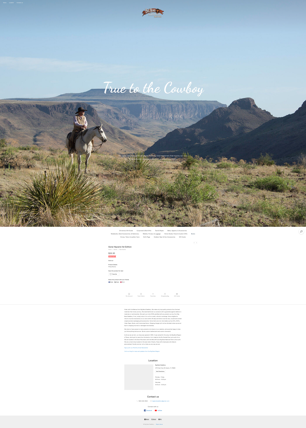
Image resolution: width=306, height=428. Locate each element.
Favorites (153, 296)
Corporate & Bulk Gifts (144, 231)
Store (4, 2)
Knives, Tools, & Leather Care (129, 237)
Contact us (20, 2)
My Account (129, 296)
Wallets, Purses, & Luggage (152, 234)
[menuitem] (194, 243)
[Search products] (301, 231)
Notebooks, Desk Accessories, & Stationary (125, 234)
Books (193, 234)
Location (11, 2)
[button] (113, 274)
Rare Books (122, 249)
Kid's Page (146, 237)
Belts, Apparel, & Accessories (177, 231)
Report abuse (159, 424)
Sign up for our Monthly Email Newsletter (136, 347)
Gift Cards (182, 237)
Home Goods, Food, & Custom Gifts (175, 234)
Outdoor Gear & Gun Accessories (164, 237)
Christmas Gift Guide (126, 231)
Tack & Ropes (159, 231)
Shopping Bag (165, 296)
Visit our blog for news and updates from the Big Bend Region (142, 351)
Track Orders (141, 296)
